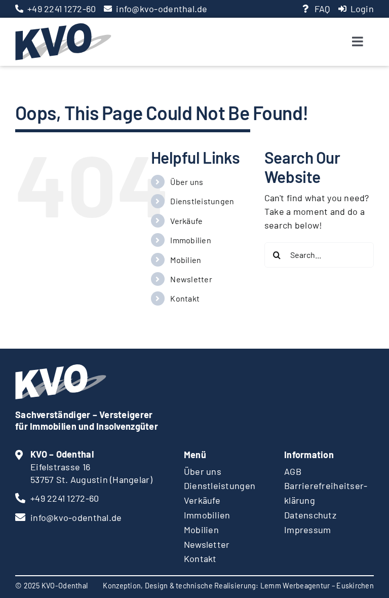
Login (362, 8)
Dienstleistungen (202, 201)
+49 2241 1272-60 (61, 8)
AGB (292, 471)
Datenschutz (310, 514)
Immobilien (190, 240)
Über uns (186, 181)
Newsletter (191, 279)
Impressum (307, 529)
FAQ (322, 8)
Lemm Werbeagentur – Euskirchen (317, 585)
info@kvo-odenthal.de (161, 8)
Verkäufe (186, 221)
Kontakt (185, 298)
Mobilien (185, 260)
